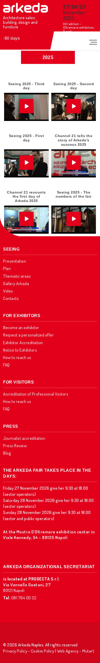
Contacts (11, 298)
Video (8, 291)
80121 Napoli (27, 587)
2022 (48, 96)
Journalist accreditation (24, 438)
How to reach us (17, 357)
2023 (48, 87)
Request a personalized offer (28, 335)
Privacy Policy (15, 651)
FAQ (6, 364)
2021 (48, 105)
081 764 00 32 (24, 597)
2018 (48, 123)
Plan (7, 268)
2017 (48, 131)
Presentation (14, 261)
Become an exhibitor (21, 327)
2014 (48, 158)
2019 (48, 114)
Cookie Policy (42, 651)
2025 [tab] (48, 57)
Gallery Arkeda (16, 283)
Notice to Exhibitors (20, 350)
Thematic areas (17, 276)
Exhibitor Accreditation (23, 342)
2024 (48, 78)
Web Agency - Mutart (75, 651)
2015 (48, 149)
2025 (48, 69)
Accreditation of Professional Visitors (35, 394)
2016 (48, 140)
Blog (7, 453)
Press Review (15, 445)
